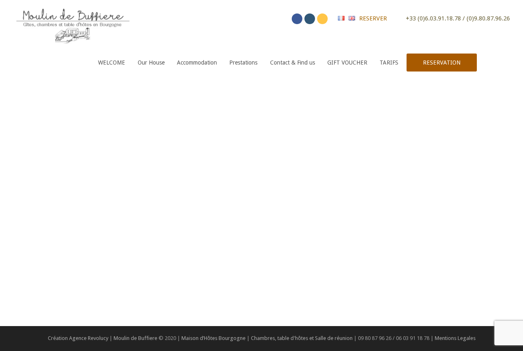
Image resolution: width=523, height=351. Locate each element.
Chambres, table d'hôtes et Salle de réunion (302, 338)
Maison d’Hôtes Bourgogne (213, 338)
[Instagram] (309, 18)
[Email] (322, 18)
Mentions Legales (455, 338)
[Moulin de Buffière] (72, 24)
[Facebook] (297, 18)
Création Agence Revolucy (78, 338)
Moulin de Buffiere (135, 338)
